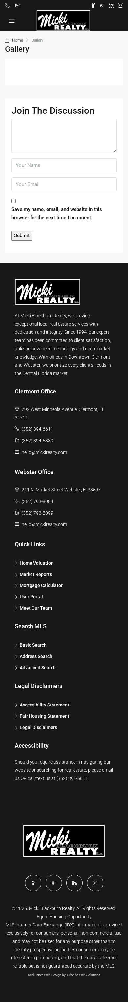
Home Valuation (36, 563)
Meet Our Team (36, 608)
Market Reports (36, 574)
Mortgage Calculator (41, 585)
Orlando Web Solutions (83, 975)
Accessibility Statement (44, 704)
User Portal (31, 596)
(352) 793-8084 (37, 501)
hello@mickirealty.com (44, 452)
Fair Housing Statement (44, 716)
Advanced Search (38, 667)
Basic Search (33, 645)
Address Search (36, 656)
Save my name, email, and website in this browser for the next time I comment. (56, 213)
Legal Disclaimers (38, 727)
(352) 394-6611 (37, 429)
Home (17, 40)
